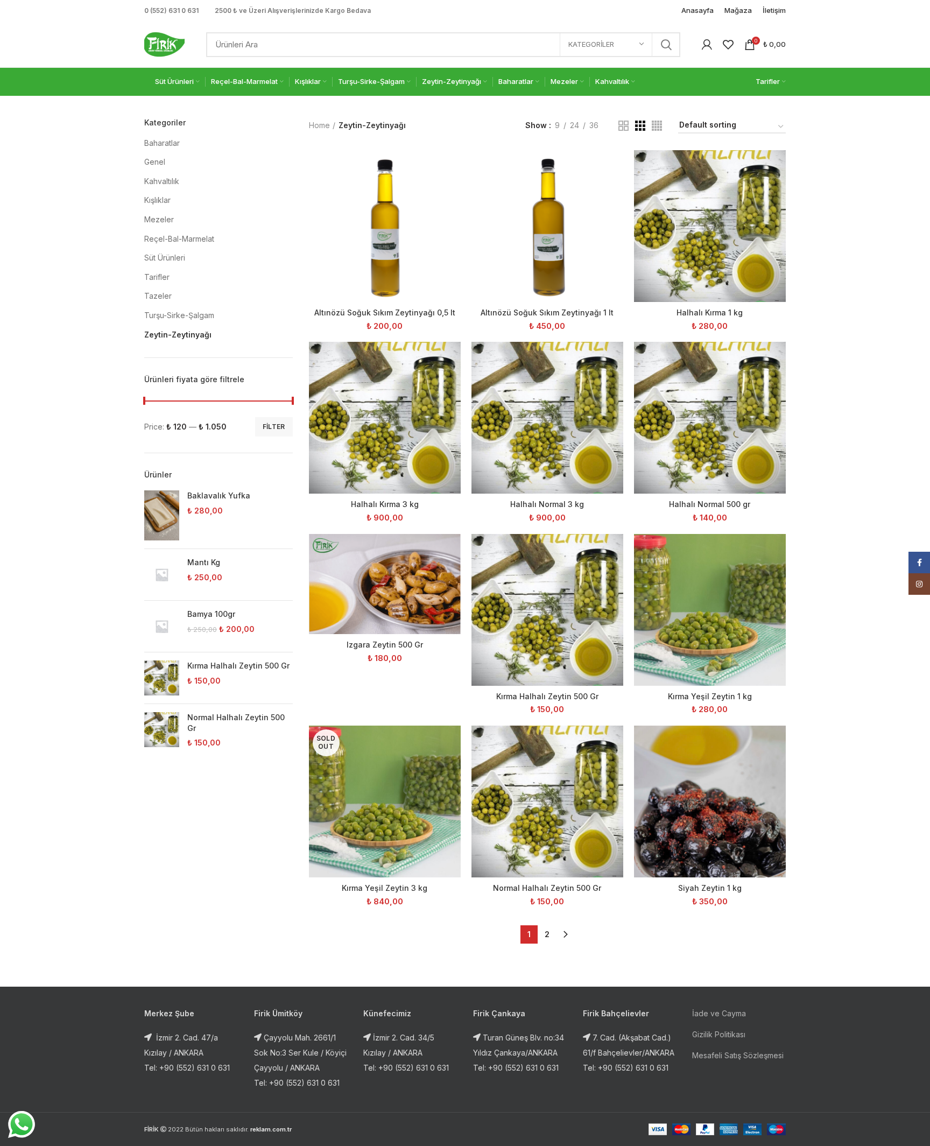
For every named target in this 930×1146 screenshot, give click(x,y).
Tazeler (158, 295)
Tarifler (157, 277)
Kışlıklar (157, 200)
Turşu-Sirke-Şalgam (179, 315)
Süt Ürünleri (164, 257)
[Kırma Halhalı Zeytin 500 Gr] (161, 677)
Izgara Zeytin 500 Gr (385, 644)
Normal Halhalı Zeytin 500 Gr (236, 723)
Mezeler (159, 219)
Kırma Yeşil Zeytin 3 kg (384, 887)
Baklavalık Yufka (218, 495)
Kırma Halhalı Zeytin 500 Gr (238, 665)
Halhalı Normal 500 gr (709, 504)
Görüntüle (452, 168)
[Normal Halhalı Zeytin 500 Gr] (161, 730)
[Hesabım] (706, 44)
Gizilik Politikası (718, 1034)
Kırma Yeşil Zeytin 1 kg (710, 696)
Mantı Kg (203, 562)
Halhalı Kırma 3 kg (385, 504)
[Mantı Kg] (161, 574)
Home (319, 125)
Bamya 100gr (211, 613)
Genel (154, 161)
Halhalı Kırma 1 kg (710, 312)
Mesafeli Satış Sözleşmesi (738, 1055)
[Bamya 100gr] (161, 626)
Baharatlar (162, 142)
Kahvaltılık (161, 181)
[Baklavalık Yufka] (161, 515)
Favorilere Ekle (452, 192)
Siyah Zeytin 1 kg (710, 887)
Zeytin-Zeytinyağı (178, 334)
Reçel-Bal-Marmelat (179, 238)
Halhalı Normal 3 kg (547, 504)
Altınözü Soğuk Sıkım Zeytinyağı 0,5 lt (384, 312)
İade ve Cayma (719, 1013)
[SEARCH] (665, 44)
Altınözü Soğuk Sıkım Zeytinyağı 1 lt (547, 312)
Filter (274, 427)
